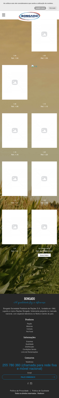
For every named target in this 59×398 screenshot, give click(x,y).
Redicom (40, 393)
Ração (29, 323)
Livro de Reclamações (29, 352)
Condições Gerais (29, 349)
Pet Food (29, 331)
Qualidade (29, 344)
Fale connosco (28, 377)
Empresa (29, 341)
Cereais (30, 329)
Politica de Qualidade (40, 390)
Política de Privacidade (19, 390)
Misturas (29, 326)
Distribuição (29, 346)
